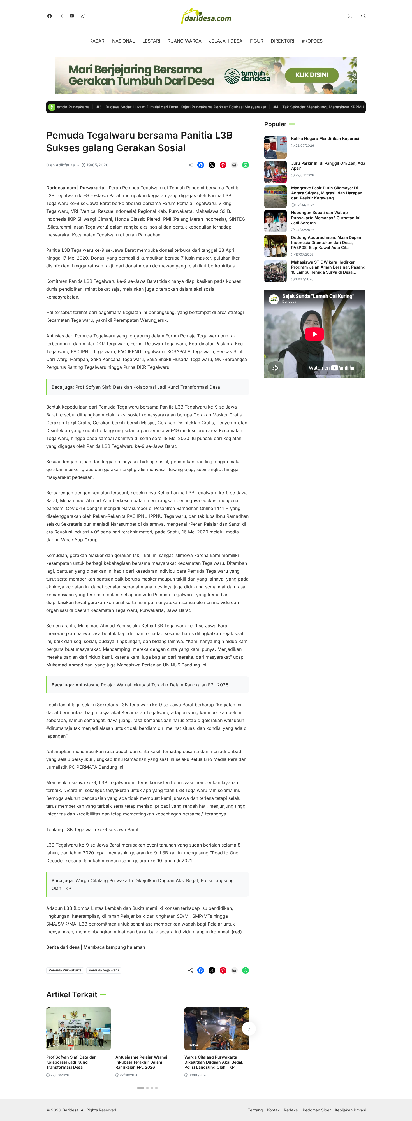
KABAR (96, 41)
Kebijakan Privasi (350, 1110)
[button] (350, 16)
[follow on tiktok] (83, 16)
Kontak (273, 1110)
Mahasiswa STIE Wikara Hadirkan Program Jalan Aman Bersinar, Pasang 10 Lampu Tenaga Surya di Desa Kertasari (328, 270)
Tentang (255, 1110)
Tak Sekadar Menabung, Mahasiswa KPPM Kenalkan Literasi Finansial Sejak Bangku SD (322, 106)
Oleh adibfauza (60, 164)
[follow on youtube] (72, 16)
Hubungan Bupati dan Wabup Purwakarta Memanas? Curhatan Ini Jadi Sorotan (325, 217)
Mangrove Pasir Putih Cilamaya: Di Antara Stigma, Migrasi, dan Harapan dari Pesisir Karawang (326, 192)
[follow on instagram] (60, 16)
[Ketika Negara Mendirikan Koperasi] (275, 154)
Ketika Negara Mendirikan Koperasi (325, 138)
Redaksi (291, 1110)
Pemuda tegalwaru (104, 970)
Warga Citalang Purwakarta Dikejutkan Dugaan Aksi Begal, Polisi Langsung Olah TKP (213, 1062)
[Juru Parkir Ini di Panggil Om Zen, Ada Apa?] (275, 179)
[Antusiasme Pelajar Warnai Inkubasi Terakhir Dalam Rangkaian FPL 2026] (147, 1046)
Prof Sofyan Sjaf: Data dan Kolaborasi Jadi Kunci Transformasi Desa (147, 387)
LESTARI (151, 41)
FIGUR (256, 41)
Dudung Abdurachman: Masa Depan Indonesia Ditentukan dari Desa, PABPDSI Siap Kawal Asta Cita (326, 242)
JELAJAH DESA (225, 41)
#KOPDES (312, 41)
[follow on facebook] (49, 16)
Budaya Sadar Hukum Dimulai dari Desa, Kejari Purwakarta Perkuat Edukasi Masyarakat (145, 106)
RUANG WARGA (185, 41)
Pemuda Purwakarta (65, 970)
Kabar (53, 123)
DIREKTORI (282, 41)
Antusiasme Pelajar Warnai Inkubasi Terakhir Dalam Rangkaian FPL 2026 (151, 684)
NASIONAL (123, 41)
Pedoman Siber (317, 1110)
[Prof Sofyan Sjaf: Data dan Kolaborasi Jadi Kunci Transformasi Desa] (78, 1046)
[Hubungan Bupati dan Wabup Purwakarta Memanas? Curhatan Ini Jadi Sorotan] (275, 228)
